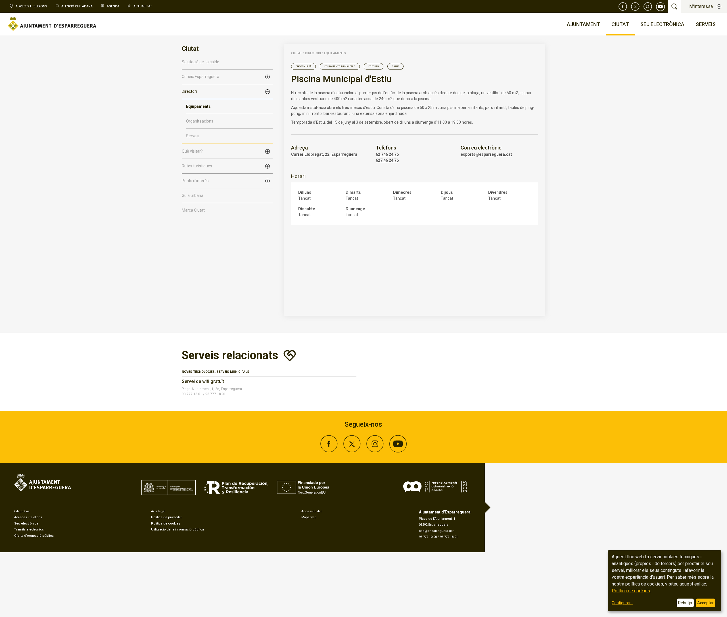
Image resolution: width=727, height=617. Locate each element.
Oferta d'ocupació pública (34, 536)
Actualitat (142, 6)
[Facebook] (623, 6)
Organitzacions (199, 121)
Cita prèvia (22, 511)
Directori (189, 91)
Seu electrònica (26, 523)
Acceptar (705, 603)
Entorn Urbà (303, 66)
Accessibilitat (311, 511)
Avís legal (158, 511)
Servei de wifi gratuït (203, 381)
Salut (395, 66)
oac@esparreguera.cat (436, 531)
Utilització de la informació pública (177, 529)
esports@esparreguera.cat (486, 154)
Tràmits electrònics (29, 529)
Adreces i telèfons (28, 517)
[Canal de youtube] (660, 6)
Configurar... (622, 603)
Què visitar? (192, 151)
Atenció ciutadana (77, 6)
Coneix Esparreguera (200, 76)
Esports (373, 66)
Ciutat (296, 53)
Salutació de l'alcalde (200, 62)
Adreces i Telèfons (31, 6)
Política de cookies (165, 523)
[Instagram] (648, 6)
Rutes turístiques (197, 166)
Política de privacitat (166, 517)
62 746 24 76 (387, 154)
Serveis (192, 136)
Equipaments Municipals (339, 66)
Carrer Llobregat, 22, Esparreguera (324, 154)
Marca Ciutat (193, 210)
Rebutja (685, 603)
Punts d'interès (195, 180)
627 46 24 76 (387, 160)
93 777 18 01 (449, 537)
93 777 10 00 (428, 537)
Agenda (113, 6)
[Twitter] (635, 6)
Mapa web (309, 517)
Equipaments (198, 106)
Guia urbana (192, 195)
